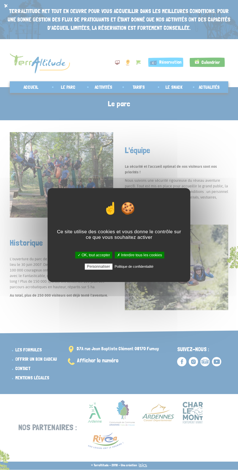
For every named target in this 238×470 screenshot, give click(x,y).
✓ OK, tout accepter (94, 255)
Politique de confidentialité (134, 266)
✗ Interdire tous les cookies (139, 255)
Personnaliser (98, 266)
